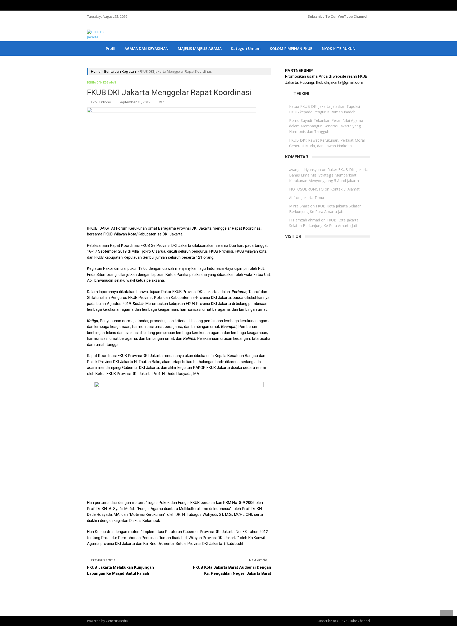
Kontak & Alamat (345, 189)
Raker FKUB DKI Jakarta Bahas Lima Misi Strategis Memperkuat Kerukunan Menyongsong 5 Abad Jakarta (328, 175)
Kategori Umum (246, 48)
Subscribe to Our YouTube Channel (337, 16)
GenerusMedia (117, 621)
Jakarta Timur (313, 197)
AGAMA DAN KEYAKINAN (146, 48)
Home (95, 71)
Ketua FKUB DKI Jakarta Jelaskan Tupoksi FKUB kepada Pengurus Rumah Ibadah (324, 109)
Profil (110, 48)
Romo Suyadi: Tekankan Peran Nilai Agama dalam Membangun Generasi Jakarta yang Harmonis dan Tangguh (326, 126)
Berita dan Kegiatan (120, 71)
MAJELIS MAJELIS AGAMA (200, 48)
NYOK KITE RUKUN (338, 48)
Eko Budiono (101, 102)
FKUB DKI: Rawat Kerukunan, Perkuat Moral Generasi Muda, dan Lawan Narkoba (327, 143)
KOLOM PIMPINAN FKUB (291, 48)
